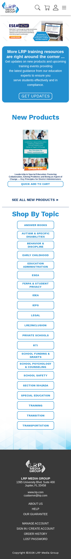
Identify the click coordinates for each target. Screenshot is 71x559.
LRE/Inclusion (35, 325)
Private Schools (35, 335)
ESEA (35, 275)
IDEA (35, 295)
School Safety (35, 375)
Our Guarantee (35, 514)
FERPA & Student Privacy (35, 285)
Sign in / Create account (36, 528)
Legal (35, 315)
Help (35, 509)
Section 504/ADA (35, 385)
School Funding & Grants (36, 355)
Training (35, 405)
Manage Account (35, 523)
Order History (35, 533)
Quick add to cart (35, 184)
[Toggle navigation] (64, 7)
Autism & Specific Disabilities (35, 235)
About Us (35, 503)
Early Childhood (35, 255)
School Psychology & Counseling (35, 365)
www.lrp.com (35, 492)
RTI (35, 345)
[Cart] (47, 7)
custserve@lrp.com (35, 495)
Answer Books (35, 225)
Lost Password (35, 539)
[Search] (37, 7)
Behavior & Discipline (35, 245)
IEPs (35, 305)
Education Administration (35, 265)
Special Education (35, 395)
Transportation (35, 425)
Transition (35, 415)
